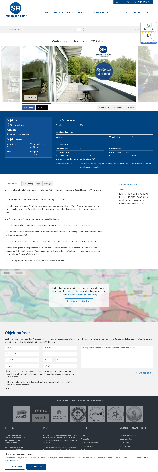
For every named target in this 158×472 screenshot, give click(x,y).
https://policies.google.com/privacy (82, 294)
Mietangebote (124, 446)
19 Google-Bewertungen (148, 40)
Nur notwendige (15, 466)
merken (119, 107)
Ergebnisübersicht (14, 29)
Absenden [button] (145, 372)
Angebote (58, 13)
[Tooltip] (155, 43)
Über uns (136, 13)
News (125, 13)
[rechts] (83, 29)
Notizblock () (105, 107)
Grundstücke (124, 442)
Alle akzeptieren (36, 466)
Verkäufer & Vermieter (78, 13)
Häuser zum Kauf (125, 439)
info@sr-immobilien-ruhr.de (131, 203)
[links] (74, 29)
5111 (9, 147)
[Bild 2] (65, 103)
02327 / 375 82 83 (16, 447)
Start (47, 13)
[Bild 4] (121, 103)
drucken (131, 107)
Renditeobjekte (125, 450)
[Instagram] (128, 2)
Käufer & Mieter (100, 13)
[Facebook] (124, 2)
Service (115, 13)
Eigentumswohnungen (128, 435)
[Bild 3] (93, 103)
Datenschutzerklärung (25, 371)
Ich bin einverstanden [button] (78, 301)
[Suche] (116, 2)
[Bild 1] (36, 103)
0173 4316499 (144, 2)
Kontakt (148, 13)
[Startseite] (16, 10)
